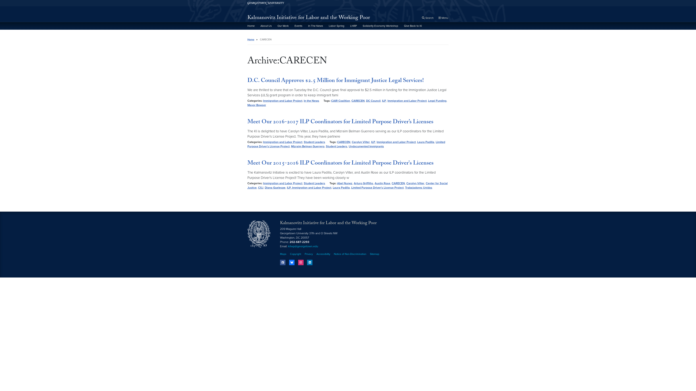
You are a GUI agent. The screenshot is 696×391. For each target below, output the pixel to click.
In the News (311, 101)
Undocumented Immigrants (366, 146)
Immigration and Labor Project (282, 101)
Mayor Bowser (256, 105)
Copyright (295, 254)
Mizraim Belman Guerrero (307, 146)
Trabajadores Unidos (418, 188)
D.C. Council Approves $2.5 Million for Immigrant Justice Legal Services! (335, 81)
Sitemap (374, 254)
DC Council (373, 101)
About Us (266, 26)
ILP (384, 101)
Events (298, 26)
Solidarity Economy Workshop (380, 26)
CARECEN (358, 101)
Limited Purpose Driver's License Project (377, 188)
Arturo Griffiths (363, 183)
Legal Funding (437, 101)
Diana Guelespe (275, 188)
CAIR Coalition (340, 101)
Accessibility (323, 254)
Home (251, 26)
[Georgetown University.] (265, 3)
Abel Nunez (344, 183)
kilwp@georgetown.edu (303, 246)
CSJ (260, 188)
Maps (283, 254)
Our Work (283, 26)
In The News (315, 26)
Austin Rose (382, 183)
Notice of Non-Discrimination (350, 254)
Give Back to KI (413, 26)
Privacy (309, 254)
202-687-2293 (299, 242)
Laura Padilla (425, 142)
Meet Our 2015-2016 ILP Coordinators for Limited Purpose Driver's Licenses (340, 164)
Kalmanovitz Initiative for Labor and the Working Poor (308, 18)
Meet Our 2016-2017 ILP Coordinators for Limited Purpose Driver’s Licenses (340, 122)
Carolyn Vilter (361, 142)
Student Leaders (314, 142)
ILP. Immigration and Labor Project (309, 188)
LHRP (353, 26)
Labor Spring (336, 26)
